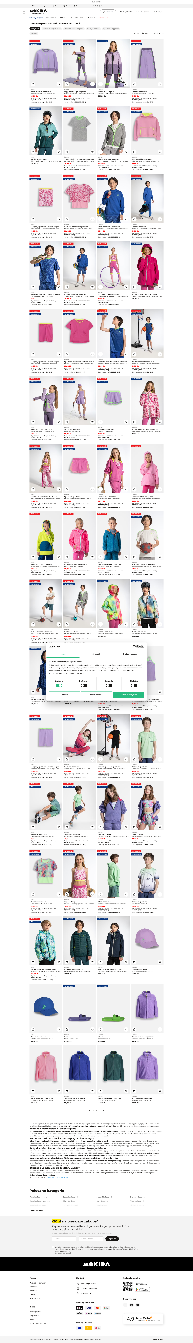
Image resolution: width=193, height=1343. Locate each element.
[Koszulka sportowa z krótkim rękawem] (45, 265)
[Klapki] (79, 1008)
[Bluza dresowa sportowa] (45, 63)
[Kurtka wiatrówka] (113, 603)
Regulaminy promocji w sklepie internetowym (85, 1339)
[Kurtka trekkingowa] (113, 63)
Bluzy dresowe (93, 29)
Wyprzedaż (103, 18)
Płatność (33, 1291)
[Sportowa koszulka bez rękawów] (147, 670)
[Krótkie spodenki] (79, 603)
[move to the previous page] (90, 1110)
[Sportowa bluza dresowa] (147, 130)
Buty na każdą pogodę (74, 29)
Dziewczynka (51, 18)
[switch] (84, 685)
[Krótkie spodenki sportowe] (79, 265)
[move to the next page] (103, 1110)
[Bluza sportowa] (113, 805)
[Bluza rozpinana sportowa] (113, 130)
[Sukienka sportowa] (79, 400)
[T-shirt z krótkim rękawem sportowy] (79, 130)
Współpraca (34, 1315)
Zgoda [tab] (63, 654)
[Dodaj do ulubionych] (59, 84)
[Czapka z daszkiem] (147, 940)
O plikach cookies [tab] (130, 654)
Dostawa (33, 1287)
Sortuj (136, 33)
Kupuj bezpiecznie (37, 1323)
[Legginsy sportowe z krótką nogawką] (45, 198)
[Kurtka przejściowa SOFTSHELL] (147, 265)
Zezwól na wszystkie (129, 695)
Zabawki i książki (77, 18)
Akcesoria (92, 18)
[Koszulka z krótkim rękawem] (79, 198)
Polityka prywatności (61, 1339)
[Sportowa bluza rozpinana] (45, 400)
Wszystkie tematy (37, 1283)
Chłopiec (63, 18)
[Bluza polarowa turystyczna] (79, 535)
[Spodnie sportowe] (147, 63)
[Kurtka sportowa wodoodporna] (147, 400)
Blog (31, 1319)
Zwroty (32, 1295)
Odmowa (64, 695)
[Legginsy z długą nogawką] (79, 63)
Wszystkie (35, 29)
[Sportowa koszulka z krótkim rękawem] (79, 333)
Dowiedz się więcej (63, 1253)
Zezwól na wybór (96, 695)
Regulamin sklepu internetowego (40, 1339)
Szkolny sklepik (36, 18)
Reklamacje (34, 1298)
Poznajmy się (35, 1312)
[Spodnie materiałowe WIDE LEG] (45, 468)
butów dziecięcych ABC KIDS (56, 1177)
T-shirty (34, 33)
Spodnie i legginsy (111, 29)
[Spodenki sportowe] (113, 400)
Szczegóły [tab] (96, 654)
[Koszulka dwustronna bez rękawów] (113, 333)
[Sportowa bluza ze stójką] (79, 1069)
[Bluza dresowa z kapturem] (113, 198)
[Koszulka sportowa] (79, 738)
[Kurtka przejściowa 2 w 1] (79, 940)
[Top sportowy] (147, 805)
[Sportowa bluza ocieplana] (147, 468)
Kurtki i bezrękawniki (52, 29)
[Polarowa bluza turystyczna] (147, 1008)
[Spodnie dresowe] (147, 198)
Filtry (147, 33)
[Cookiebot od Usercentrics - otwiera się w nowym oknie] (134, 646)
